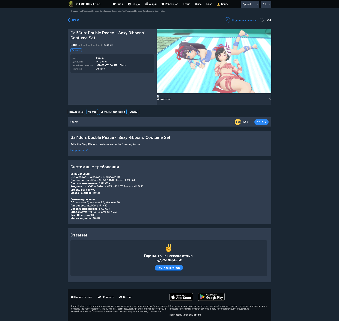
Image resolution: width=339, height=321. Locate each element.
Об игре (92, 112)
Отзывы (134, 112)
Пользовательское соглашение (185, 315)
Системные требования (113, 112)
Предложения (76, 112)
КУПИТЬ (261, 122)
